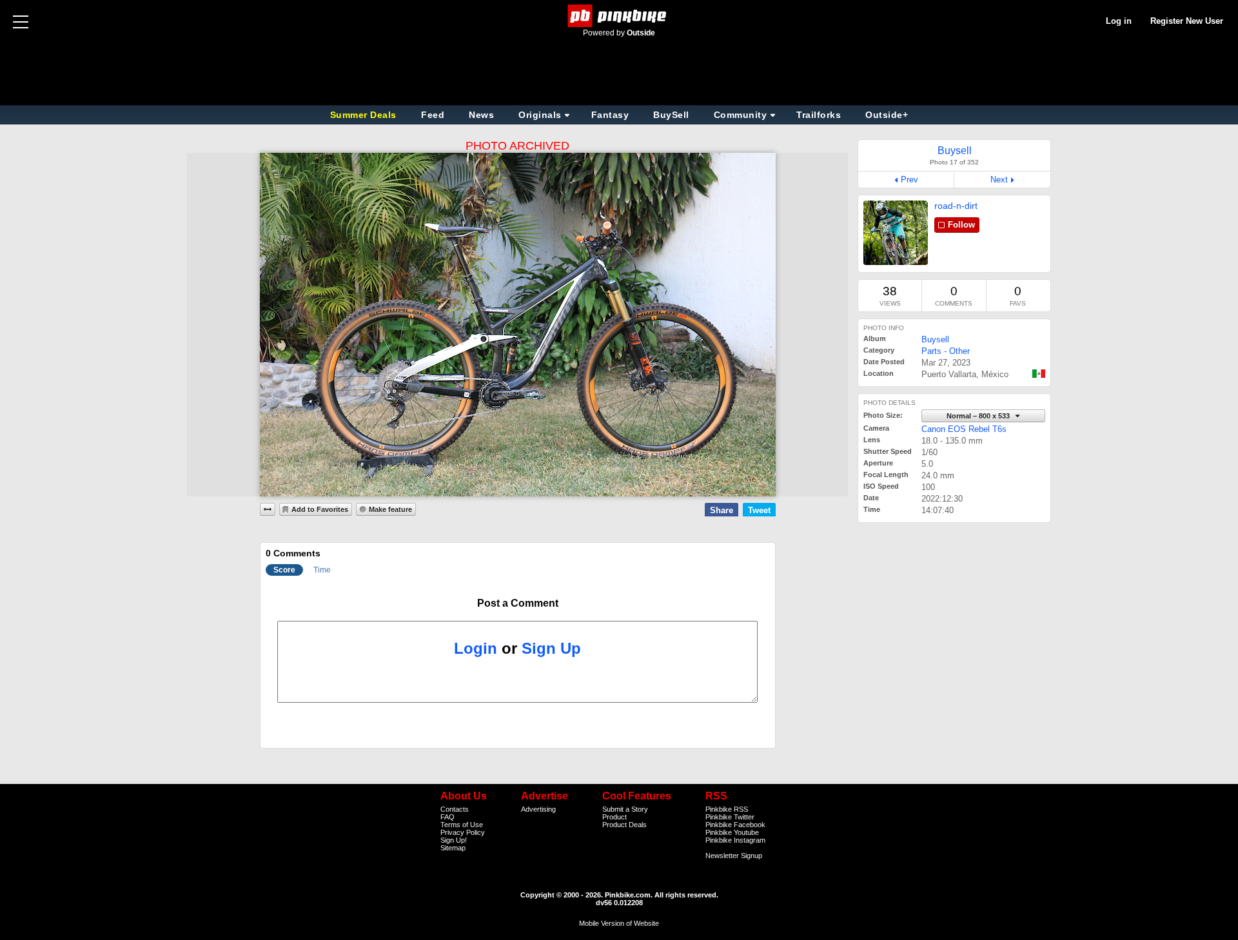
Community (740, 115)
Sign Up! (453, 840)
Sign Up (551, 648)
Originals (540, 115)
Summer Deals (365, 115)
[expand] (267, 509)
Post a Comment (517, 603)
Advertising (538, 809)
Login (475, 648)
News (481, 115)
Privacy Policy (462, 832)
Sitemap (453, 848)
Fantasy (610, 115)
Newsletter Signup (733, 855)
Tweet (759, 510)
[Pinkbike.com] (619, 16)
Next (999, 179)
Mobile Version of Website (619, 923)
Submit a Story (625, 809)
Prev (909, 179)
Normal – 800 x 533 (979, 416)
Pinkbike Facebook (735, 824)
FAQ (447, 817)
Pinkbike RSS (726, 809)
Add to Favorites (319, 509)
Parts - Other (945, 351)
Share (721, 510)
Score (284, 569)
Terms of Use (461, 824)
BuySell (671, 115)
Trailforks (818, 115)
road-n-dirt (956, 206)
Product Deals (624, 824)
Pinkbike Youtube (732, 832)
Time (322, 569)
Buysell (935, 339)
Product (614, 817)
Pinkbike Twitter (729, 817)
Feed (432, 115)
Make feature (390, 509)
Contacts (454, 809)
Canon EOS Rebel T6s (964, 429)
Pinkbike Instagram (735, 840)
